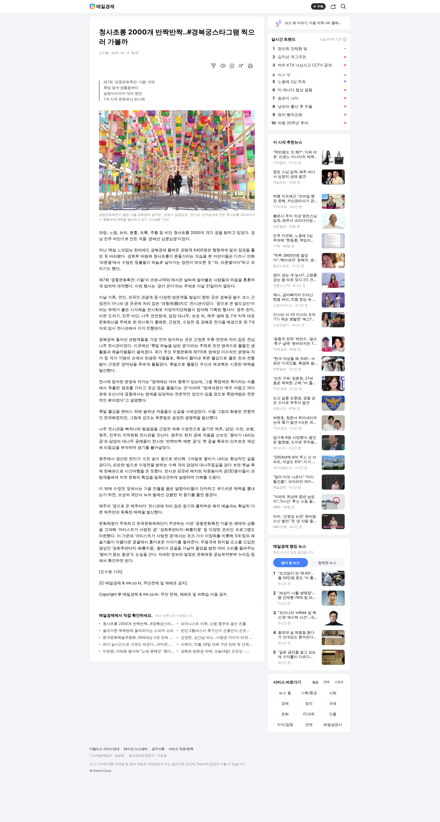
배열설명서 (333, 724)
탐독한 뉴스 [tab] (327, 563)
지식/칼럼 (285, 724)
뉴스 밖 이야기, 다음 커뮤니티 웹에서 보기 (317, 23)
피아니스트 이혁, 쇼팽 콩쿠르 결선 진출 (213, 623)
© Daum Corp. (101, 770)
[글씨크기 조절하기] (241, 65)
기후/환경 (309, 693)
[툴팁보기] (344, 40)
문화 (285, 714)
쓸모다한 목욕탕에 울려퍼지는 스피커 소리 (138, 630)
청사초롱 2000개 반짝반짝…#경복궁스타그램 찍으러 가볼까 (139, 623)
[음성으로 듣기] (222, 65)
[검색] (344, 6)
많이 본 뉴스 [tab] (290, 563)
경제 (285, 703)
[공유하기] (333, 6)
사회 (332, 693)
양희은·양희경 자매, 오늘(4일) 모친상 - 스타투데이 (217, 651)
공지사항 (158, 749)
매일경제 (105, 6)
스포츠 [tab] (338, 682)
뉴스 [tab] (315, 682)
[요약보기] (213, 65)
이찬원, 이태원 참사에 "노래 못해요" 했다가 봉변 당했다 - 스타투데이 (139, 651)
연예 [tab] (326, 682)
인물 (332, 714)
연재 (309, 724)
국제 (332, 703)
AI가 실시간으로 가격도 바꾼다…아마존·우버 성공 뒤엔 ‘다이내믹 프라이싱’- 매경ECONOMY (139, 644)
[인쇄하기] (250, 65)
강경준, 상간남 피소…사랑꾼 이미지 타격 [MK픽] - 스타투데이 (217, 637)
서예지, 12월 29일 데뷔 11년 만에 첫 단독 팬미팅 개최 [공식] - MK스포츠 (217, 644)
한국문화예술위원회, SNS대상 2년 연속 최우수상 (139, 637)
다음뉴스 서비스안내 (104, 749)
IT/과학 (309, 714)
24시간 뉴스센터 (136, 749)
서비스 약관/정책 (181, 749)
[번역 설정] (231, 65)
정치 (309, 703)
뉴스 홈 (285, 693)
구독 (320, 6)
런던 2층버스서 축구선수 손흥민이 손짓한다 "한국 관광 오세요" (217, 630)
